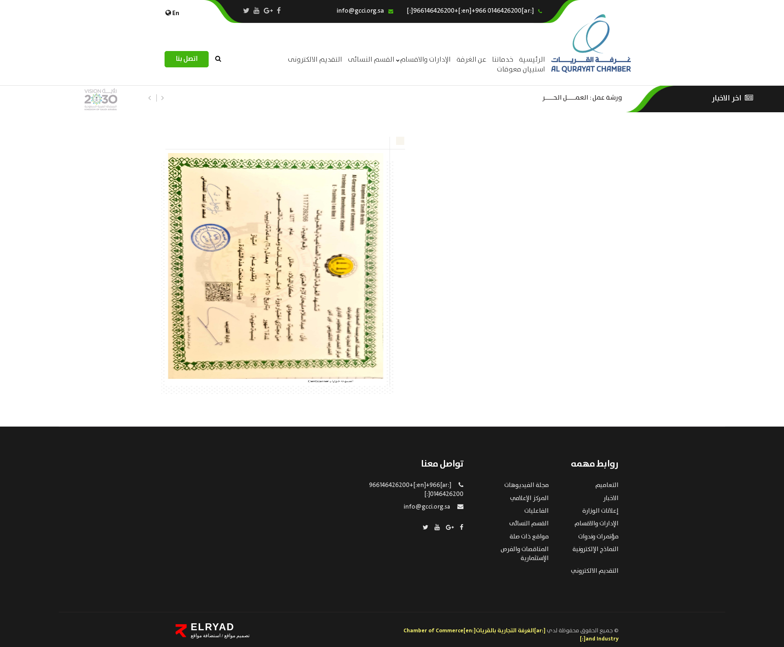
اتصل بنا (187, 58)
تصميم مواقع (236, 635)
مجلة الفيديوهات (526, 485)
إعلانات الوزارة (600, 511)
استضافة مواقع (205, 635)
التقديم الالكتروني (595, 571)
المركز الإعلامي (529, 498)
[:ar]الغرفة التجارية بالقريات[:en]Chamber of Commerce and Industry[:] (511, 634)
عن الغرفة (471, 59)
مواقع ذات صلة (529, 537)
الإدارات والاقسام (425, 59)
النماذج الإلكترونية (595, 549)
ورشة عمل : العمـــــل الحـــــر (582, 97)
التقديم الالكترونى (315, 59)
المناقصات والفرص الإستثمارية (525, 554)
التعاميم (607, 485)
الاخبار (611, 498)
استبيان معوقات (521, 69)
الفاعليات (536, 511)
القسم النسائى (371, 59)
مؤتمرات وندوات (598, 537)
